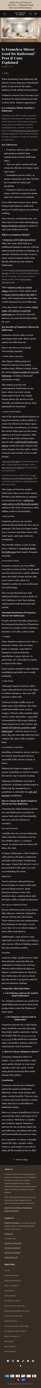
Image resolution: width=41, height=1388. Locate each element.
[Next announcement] (36, 5)
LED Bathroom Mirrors (13, 1301)
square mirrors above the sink (19, 294)
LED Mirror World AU (12, 1248)
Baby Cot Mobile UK (12, 1336)
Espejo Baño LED (11, 1257)
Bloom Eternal (10, 1346)
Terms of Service (11, 1296)
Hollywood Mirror (11, 1321)
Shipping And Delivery (13, 1281)
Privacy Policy (9, 1291)
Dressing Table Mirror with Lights (17, 1326)
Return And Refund (12, 1286)
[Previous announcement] (4, 5)
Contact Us (9, 1234)
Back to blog (22, 1159)
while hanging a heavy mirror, (25, 131)
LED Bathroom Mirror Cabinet (15, 1331)
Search (7, 1270)
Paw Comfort (9, 1341)
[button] (4, 13)
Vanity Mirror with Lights (14, 1316)
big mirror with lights (11, 461)
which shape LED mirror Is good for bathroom (20, 311)
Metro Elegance (10, 1351)
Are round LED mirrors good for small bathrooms (19, 728)
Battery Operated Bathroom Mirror (17, 1311)
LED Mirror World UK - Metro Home (23, 1384)
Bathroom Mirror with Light (15, 1306)
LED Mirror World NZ (12, 1252)
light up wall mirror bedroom (13, 467)
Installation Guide (11, 1275)
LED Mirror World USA (13, 1243)
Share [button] (6, 73)
